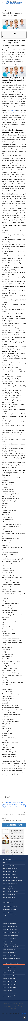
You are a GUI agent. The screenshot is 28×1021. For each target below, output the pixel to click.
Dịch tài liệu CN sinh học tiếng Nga (11, 932)
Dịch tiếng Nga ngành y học (9, 984)
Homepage (4, 7)
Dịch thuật (13, 110)
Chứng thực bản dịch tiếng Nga (10, 915)
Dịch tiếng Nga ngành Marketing (10, 975)
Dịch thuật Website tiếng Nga (9, 938)
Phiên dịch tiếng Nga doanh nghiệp (10, 891)
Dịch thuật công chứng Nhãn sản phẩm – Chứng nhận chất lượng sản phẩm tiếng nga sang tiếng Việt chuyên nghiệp (16, 844)
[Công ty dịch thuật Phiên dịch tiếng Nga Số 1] (14, 2)
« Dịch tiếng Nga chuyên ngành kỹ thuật (12, 820)
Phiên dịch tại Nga (7, 862)
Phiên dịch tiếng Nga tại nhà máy (10, 868)
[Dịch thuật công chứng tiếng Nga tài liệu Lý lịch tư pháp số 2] (5, 851)
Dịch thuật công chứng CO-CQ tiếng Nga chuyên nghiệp (17, 832)
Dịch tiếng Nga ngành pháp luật (10, 970)
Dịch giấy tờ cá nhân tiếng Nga (9, 943)
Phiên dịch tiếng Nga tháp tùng (9, 871)
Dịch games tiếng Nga (7, 941)
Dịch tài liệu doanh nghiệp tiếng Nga (11, 946)
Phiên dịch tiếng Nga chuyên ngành (10, 877)
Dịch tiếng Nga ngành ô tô (8, 990)
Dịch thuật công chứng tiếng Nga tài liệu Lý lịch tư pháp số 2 (17, 852)
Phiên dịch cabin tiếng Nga (9, 865)
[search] (25, 2)
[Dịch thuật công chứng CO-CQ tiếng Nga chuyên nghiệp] (5, 831)
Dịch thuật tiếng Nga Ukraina (9, 955)
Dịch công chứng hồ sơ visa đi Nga (10, 935)
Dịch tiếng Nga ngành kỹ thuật (9, 987)
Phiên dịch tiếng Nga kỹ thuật (9, 889)
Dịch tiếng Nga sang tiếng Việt (9, 952)
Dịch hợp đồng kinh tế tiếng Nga (10, 929)
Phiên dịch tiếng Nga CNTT (9, 886)
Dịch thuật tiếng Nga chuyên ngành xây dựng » (14, 814)
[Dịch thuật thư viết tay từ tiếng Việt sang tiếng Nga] (5, 837)
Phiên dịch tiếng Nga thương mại (10, 883)
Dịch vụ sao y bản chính (8, 912)
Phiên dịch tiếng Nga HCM (9, 897)
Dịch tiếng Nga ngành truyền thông (10, 996)
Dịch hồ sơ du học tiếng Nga (9, 949)
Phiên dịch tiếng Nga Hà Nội (9, 894)
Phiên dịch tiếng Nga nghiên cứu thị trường (12, 880)
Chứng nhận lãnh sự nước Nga (9, 909)
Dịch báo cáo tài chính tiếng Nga (10, 993)
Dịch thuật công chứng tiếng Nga (10, 926)
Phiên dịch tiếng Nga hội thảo (9, 874)
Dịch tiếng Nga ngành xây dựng (10, 981)
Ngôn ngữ (10, 7)
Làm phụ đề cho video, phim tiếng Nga (11, 958)
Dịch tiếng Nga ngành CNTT (9, 978)
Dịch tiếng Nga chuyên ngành (9, 923)
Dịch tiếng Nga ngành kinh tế (9, 967)
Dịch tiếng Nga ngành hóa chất (9, 972)
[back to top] (24, 1017)
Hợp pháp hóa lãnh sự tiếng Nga (10, 906)
